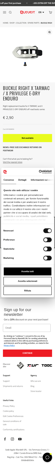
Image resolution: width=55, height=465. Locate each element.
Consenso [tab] (8, 180)
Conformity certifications (13, 429)
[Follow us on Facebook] (5, 439)
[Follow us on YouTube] (20, 439)
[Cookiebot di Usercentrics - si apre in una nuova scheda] (39, 172)
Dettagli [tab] (22, 180)
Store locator (36, 391)
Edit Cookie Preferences (13, 416)
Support (6, 380)
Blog (32, 386)
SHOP (12, 22)
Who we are (36, 380)
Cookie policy (8, 410)
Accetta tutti (27, 271)
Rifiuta (27, 290)
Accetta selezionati (27, 281)
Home (5, 22)
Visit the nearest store (12, 162)
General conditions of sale (12, 423)
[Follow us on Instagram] (12, 439)
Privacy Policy (9, 346)
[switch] (47, 239)
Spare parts (33, 22)
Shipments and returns (13, 386)
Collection (21, 22)
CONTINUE (27, 353)
